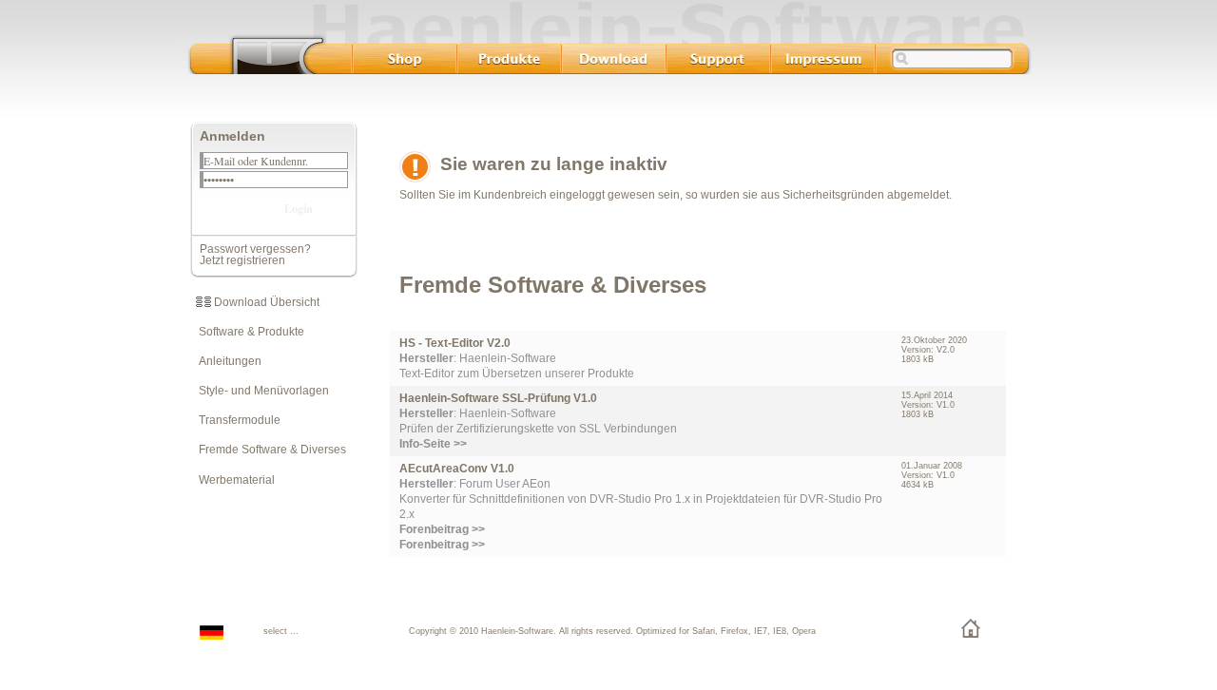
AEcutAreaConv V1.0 (456, 468)
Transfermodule (235, 420)
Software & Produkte (247, 331)
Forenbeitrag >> (442, 544)
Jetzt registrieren (242, 260)
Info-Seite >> (433, 443)
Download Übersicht (265, 302)
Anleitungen (225, 361)
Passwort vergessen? (255, 249)
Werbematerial (232, 480)
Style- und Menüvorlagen (259, 390)
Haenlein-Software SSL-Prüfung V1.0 (498, 398)
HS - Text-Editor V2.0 (455, 343)
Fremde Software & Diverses (268, 449)
